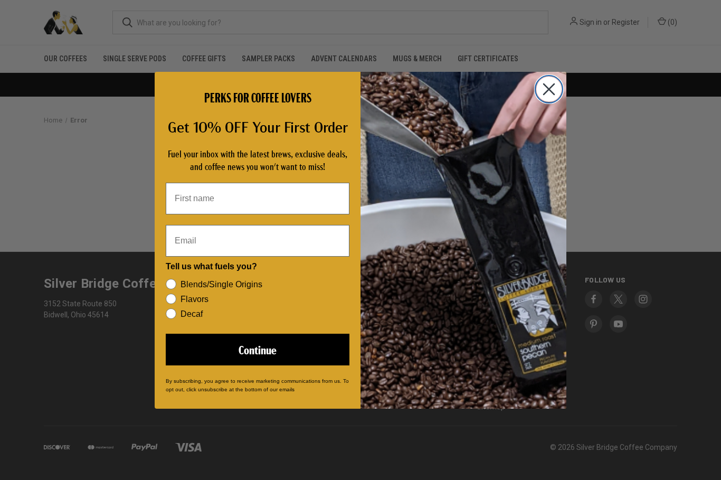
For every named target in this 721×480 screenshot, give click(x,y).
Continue (258, 349)
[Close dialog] (549, 89)
